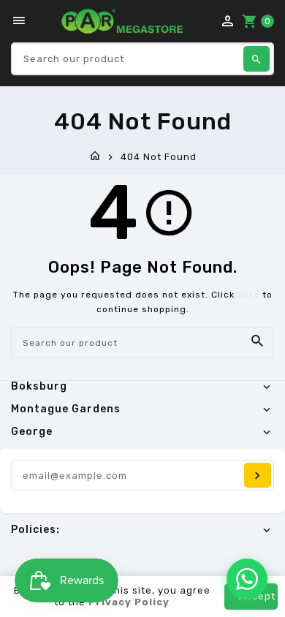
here (248, 294)
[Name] (257, 475)
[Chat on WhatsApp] (247, 579)
